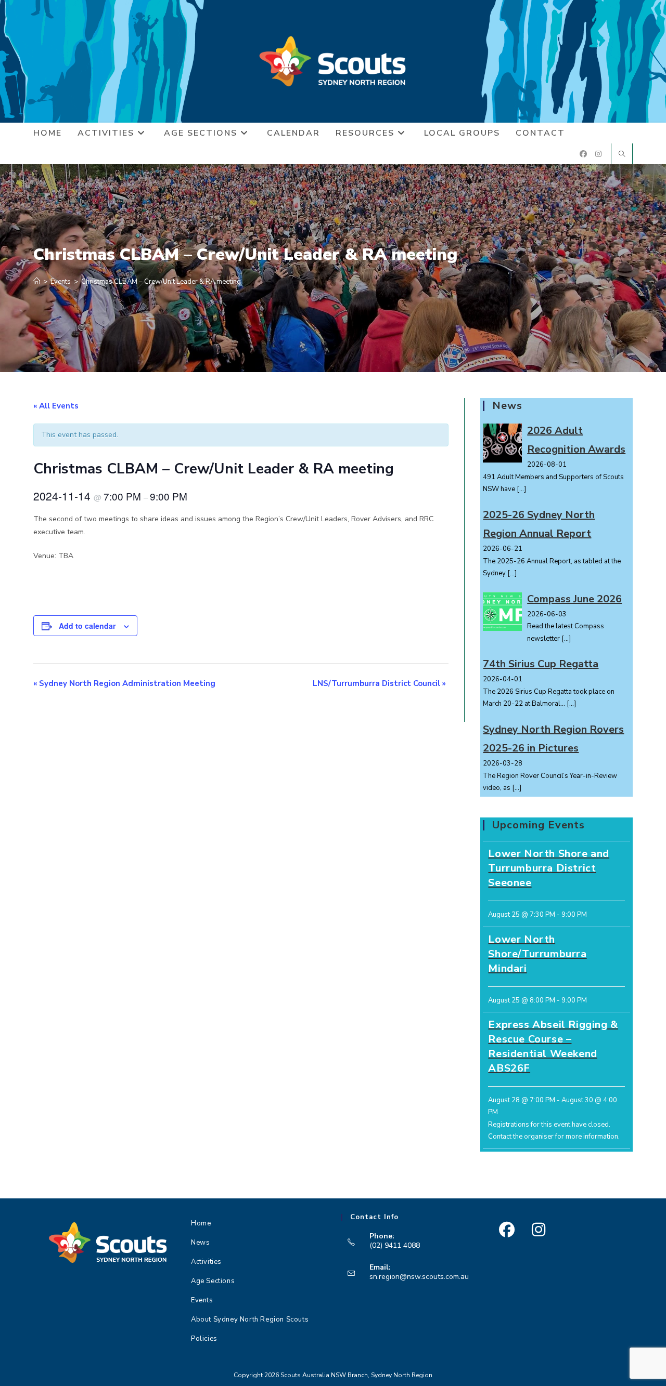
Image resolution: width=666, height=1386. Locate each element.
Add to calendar (87, 626)
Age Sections (213, 1281)
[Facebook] (506, 1230)
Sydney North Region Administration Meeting (124, 683)
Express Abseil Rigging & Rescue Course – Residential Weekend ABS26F (553, 1046)
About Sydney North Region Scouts (250, 1319)
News (200, 1242)
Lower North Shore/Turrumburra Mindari (537, 953)
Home (201, 1223)
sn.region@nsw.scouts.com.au (419, 1277)
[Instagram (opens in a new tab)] (598, 154)
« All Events (56, 406)
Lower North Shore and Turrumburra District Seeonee (548, 868)
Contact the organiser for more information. (554, 1136)
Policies (204, 1338)
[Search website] (621, 155)
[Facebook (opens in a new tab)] (583, 154)
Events (202, 1300)
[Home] (36, 281)
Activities (206, 1261)
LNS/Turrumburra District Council (379, 683)
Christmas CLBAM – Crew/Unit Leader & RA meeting (161, 281)
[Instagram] (538, 1230)
